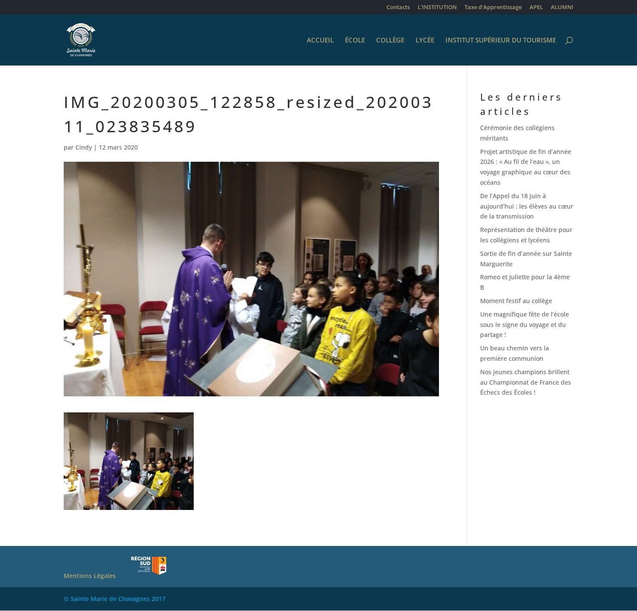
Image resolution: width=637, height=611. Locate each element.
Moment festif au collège (516, 301)
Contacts (398, 7)
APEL (536, 7)
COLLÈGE (390, 40)
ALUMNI (562, 7)
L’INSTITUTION (437, 7)
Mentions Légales (90, 576)
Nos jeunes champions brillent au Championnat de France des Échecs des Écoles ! (525, 382)
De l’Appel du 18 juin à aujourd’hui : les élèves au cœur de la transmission (526, 206)
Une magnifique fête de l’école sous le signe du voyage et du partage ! (524, 324)
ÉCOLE (355, 40)
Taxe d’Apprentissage (493, 7)
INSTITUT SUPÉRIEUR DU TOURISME (500, 40)
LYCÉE (425, 40)
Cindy (83, 147)
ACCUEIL (320, 40)
